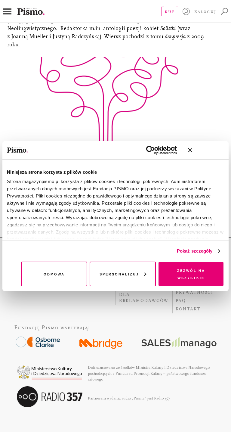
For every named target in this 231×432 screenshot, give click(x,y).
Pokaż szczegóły (195, 250)
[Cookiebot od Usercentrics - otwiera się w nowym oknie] (150, 150)
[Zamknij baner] (206, 150)
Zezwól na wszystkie (191, 274)
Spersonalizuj (119, 273)
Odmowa (54, 273)
